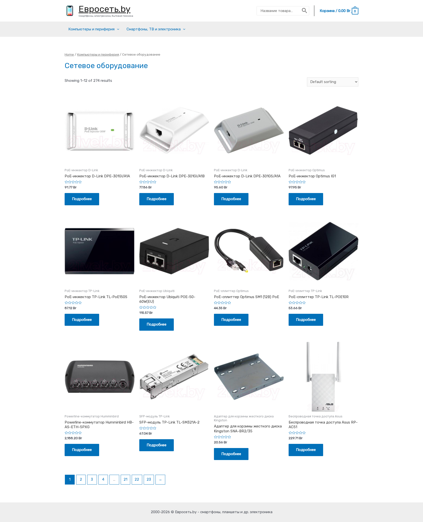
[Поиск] (305, 10)
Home (69, 54)
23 (149, 479)
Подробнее (82, 199)
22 (137, 479)
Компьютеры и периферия (91, 29)
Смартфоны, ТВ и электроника (154, 29)
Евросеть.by (104, 9)
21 (125, 479)
